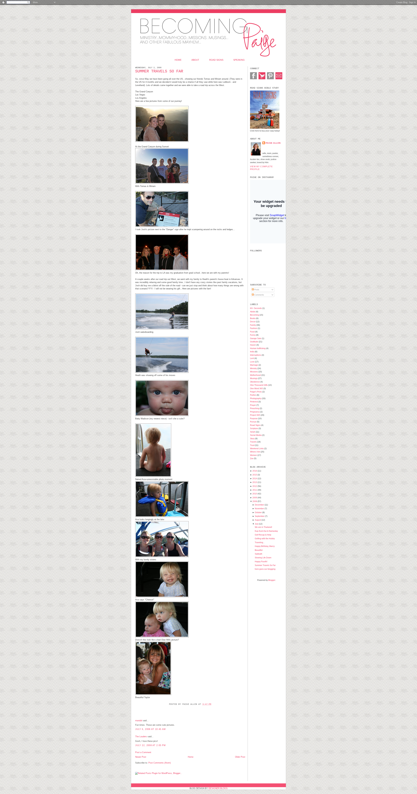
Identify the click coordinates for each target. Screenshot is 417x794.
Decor (253, 322)
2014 (254, 478)
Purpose (254, 418)
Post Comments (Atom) (159, 763)
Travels (253, 442)
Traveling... (260, 542)
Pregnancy (255, 412)
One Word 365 (256, 388)
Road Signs (216, 60)
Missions (254, 372)
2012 (254, 486)
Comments (259, 295)
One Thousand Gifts (259, 385)
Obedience (255, 382)
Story (252, 438)
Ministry (253, 368)
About (195, 60)
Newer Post (140, 757)
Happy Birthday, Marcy (265, 546)
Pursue (253, 422)
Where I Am (255, 452)
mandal (138, 720)
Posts (256, 290)
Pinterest (254, 402)
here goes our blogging (265, 569)
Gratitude (254, 342)
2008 (254, 501)
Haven (253, 345)
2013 (254, 482)
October (258, 512)
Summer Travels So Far (159, 71)
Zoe (252, 458)
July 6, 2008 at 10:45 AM (150, 729)
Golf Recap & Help (263, 535)
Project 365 (255, 415)
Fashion (254, 328)
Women (253, 455)
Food (252, 332)
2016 (254, 471)
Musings (254, 378)
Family (253, 325)
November (259, 508)
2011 (254, 490)
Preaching (255, 408)
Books (253, 318)
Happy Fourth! (261, 561)
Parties (253, 395)
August (258, 520)
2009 (254, 497)
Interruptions (256, 355)
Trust (252, 445)
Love (252, 362)
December (259, 505)
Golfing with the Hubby (265, 538)
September (260, 516)
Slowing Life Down (263, 558)
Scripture (254, 428)
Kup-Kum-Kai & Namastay (266, 531)
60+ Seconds (256, 308)
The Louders (141, 736)
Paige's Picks (256, 392)
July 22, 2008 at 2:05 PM (150, 745)
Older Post (240, 757)
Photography (256, 398)
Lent (252, 358)
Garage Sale (256, 338)
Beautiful (259, 550)
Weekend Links (257, 448)
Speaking (239, 60)
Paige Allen (273, 143)
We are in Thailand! (263, 527)
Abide (253, 312)
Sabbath (258, 554)
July (256, 524)
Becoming (254, 315)
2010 (254, 494)
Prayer (253, 405)
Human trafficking (258, 348)
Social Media (256, 435)
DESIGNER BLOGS (218, 788)
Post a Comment (143, 752)
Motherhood (255, 375)
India (252, 352)
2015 (254, 475)
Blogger (271, 580)
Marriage (254, 365)
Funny (253, 335)
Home (178, 60)
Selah (253, 432)
